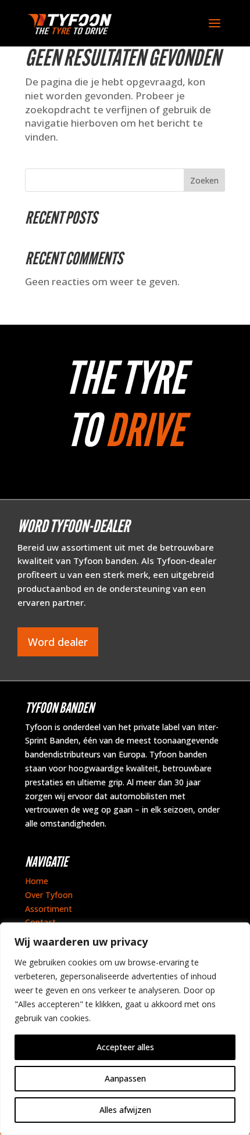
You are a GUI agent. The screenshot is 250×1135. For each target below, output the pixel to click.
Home (36, 880)
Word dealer (58, 642)
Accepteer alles (125, 1047)
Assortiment (48, 908)
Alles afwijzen (125, 1109)
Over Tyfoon (49, 894)
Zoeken (204, 180)
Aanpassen (125, 1078)
